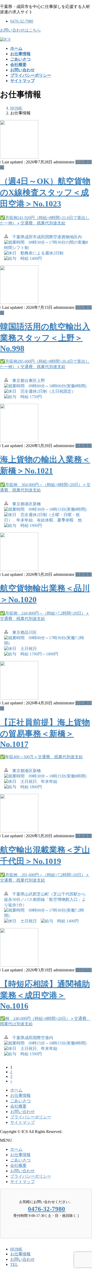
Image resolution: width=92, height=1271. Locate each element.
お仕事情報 (20, 1095)
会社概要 (18, 1106)
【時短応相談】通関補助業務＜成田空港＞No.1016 (45, 994)
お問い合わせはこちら (20, 30)
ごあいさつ (20, 1101)
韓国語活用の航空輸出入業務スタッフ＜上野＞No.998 (45, 337)
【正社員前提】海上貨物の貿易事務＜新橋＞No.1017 (45, 733)
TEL (14, 1264)
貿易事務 (83, 446)
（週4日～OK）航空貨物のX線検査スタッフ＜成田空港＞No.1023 (45, 192)
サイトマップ (22, 1122)
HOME (16, 1249)
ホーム (16, 1090)
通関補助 (83, 970)
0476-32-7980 (21, 21)
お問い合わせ (22, 1111)
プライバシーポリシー (30, 1117)
